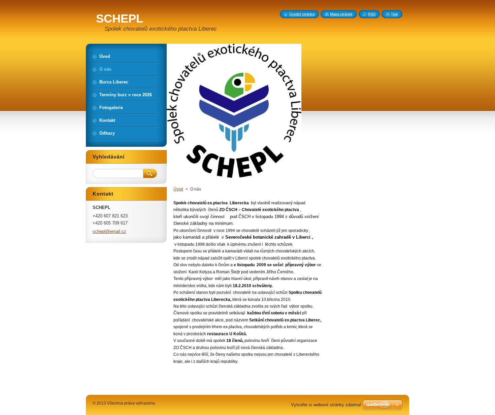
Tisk (394, 14)
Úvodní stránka (302, 14)
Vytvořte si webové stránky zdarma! (326, 404)
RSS (371, 14)
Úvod (178, 189)
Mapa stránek (341, 14)
